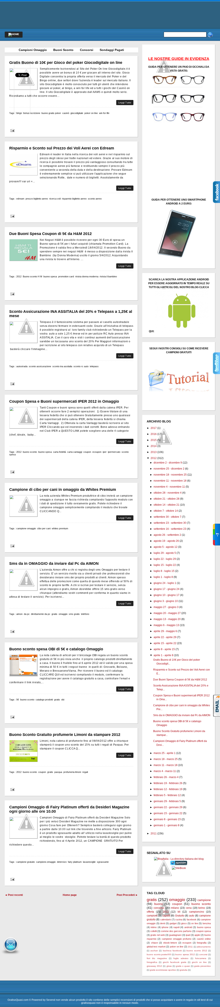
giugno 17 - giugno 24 (166, 589)
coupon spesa (203, 931)
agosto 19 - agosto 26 (166, 540)
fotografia (201, 942)
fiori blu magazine (157, 958)
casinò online (204, 939)
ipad (188, 935)
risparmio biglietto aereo (74, 198)
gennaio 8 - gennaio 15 (167, 819)
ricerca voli (55, 198)
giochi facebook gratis (174, 962)
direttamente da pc (40, 614)
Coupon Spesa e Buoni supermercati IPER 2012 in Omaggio (64, 401)
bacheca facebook (172, 950)
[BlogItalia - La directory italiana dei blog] (179, 858)
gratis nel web (157, 935)
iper (105, 452)
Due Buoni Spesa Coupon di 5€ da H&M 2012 (50, 234)
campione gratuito (25, 862)
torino (201, 907)
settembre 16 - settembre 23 (170, 528)
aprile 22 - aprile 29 (165, 637)
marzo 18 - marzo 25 (166, 759)
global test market (156, 946)
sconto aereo (95, 198)
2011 (154, 833)
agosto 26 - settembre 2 (167, 534)
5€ (17, 699)
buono (158, 904)
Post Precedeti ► (127, 894)
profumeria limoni (72, 772)
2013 (154, 452)
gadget (173, 923)
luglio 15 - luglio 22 (165, 564)
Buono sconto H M (32, 276)
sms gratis (74, 614)
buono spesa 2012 (185, 954)
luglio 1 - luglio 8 (163, 577)
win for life (104, 113)
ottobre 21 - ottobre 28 (166, 498)
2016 (154, 434)
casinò (65, 113)
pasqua (58, 772)
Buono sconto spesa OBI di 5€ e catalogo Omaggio (56, 649)
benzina (207, 923)
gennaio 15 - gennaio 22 (168, 813)
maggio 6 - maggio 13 (166, 625)
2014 (154, 446)
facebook (191, 919)
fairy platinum (75, 862)
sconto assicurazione (40, 366)
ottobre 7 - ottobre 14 (166, 510)
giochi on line (199, 962)
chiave (154, 942)
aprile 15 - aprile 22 (165, 643)
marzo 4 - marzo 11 (165, 771)
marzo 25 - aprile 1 (165, 753)
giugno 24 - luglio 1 (165, 583)
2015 (154, 440)
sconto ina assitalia (62, 366)
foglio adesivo (180, 958)
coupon (87, 452)
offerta (150, 911)
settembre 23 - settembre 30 (170, 522)
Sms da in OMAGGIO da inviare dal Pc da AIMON (54, 563)
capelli (166, 915)
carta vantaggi (74, 452)
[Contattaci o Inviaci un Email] (10, 954)
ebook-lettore (170, 942)
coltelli (153, 931)
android (188, 927)
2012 (18, 276)
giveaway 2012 (154, 966)
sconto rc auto (81, 366)
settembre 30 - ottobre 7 (167, 516)
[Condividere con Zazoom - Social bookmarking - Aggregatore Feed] (178, 864)
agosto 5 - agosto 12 (165, 546)
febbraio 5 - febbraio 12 (167, 795)
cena (189, 907)
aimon (19, 614)
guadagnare (175, 935)
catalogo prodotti (44, 699)
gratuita (183, 970)
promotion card (66, 276)
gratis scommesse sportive (163, 970)
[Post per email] (11, 130)
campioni (152, 915)
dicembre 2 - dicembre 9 (168, 462)
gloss (169, 966)
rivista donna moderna (86, 276)
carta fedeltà (59, 452)
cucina (178, 919)
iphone (165, 927)
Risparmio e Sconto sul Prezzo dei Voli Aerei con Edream (61, 148)
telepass (94, 366)
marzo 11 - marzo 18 (165, 765)
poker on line (91, 113)
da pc (27, 614)
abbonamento (204, 947)
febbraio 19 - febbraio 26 (168, 783)
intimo (154, 927)
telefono (85, 614)
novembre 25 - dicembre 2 (169, 468)
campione (204, 900)
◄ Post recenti (14, 894)
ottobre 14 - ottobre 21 (166, 504)
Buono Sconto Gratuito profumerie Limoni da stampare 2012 (64, 734)
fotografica (152, 962)
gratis (54, 614)
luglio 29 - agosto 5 (165, 552)
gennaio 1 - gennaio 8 (166, 825)
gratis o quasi (183, 966)
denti (162, 923)
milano (175, 907)
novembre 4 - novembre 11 (169, 486)
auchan (154, 950)
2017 (154, 428)
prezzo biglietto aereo (37, 198)
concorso (159, 907)
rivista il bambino (108, 276)
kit (179, 911)
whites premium (60, 528)
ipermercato (114, 452)
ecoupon (96, 452)
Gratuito (179, 915)
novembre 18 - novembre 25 (170, 474)
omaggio (63, 614)
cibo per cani (43, 528)
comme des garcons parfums (176, 931)
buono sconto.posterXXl (159, 954)
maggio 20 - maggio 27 (167, 613)
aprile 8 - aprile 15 (164, 649)
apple (197, 935)
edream (20, 198)
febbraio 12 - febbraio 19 (168, 789)
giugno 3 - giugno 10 (166, 601)
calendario (165, 919)
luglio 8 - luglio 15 (164, 571)
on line (194, 923)
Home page (70, 894)
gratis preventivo (202, 966)
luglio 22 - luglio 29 (165, 558)
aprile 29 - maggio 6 (165, 631)
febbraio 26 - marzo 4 (166, 777)
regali (85, 772)
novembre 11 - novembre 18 (170, 480)
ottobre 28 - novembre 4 (168, 492)
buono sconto (30, 452)
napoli (176, 927)
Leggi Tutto (124, 102)
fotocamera (200, 958)
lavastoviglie (89, 862)
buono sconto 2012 (196, 950)
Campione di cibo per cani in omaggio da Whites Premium (62, 489)
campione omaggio (26, 528)
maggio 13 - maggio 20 (167, 619)
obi (62, 699)
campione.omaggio (46, 862)
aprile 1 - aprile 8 (163, 655)
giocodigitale (76, 113)
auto (191, 915)
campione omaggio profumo (177, 939)
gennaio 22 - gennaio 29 (168, 807)
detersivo (62, 862)
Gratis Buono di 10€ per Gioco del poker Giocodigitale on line (65, 62)
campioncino (196, 911)
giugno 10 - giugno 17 (166, 595)
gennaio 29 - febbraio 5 (167, 801)
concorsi (203, 954)
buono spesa (50, 276)
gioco (184, 923)
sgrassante (103, 862)
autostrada (22, 366)
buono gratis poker (51, 113)
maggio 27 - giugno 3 (166, 607)
